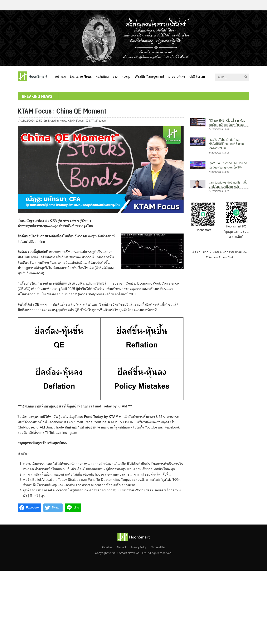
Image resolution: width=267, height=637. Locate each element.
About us (107, 547)
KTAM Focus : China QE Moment (62, 111)
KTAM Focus (76, 120)
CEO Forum (197, 76)
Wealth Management (149, 76)
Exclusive (81, 76)
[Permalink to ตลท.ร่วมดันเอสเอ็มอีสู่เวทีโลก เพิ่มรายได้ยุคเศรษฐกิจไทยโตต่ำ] (197, 184)
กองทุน (126, 76)
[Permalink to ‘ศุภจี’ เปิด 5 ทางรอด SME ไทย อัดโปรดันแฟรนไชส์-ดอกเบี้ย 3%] (197, 164)
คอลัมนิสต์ (102, 76)
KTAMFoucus (97, 120)
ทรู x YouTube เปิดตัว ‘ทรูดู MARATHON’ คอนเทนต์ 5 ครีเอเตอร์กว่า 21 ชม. (226, 144)
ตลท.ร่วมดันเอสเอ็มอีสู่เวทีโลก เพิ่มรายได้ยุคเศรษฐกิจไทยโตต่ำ (228, 184)
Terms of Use (158, 547)
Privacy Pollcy (138, 547)
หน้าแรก (60, 76)
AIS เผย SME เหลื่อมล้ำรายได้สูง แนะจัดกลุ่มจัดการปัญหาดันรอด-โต (228, 122)
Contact (121, 547)
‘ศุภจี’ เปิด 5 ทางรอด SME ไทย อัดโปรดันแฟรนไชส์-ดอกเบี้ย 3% (228, 165)
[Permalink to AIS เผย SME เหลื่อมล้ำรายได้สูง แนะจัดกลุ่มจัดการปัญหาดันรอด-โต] (197, 122)
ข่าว (115, 76)
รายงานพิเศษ (176, 76)
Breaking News (57, 120)
